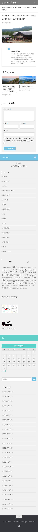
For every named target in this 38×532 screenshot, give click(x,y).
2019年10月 (7, 495)
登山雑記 (6, 233)
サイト (6, 130)
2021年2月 (6, 462)
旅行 (4, 205)
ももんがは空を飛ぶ (9, 2)
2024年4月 (6, 406)
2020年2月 (6, 476)
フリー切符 (24, 270)
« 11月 (4, 371)
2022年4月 (6, 448)
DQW (14, 267)
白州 (29, 283)
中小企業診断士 (8, 191)
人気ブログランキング (9, 328)
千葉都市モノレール (10, 278)
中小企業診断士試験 (12, 275)
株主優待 (6, 209)
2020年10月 (7, 467)
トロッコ (14, 270)
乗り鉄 (23, 274)
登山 (4, 223)
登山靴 (25, 283)
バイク (5, 186)
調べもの (6, 237)
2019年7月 (6, 509)
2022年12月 (7, 429)
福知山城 (15, 285)
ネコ (18, 270)
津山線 (22, 280)
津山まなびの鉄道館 (12, 280)
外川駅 (22, 278)
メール (23, 123)
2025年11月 (7, 392)
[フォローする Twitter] (35, 157)
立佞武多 (20, 285)
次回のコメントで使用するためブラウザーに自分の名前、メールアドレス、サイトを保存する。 (19, 140)
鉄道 (4, 247)
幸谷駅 (25, 278)
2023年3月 (6, 415)
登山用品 (6, 228)
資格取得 (6, 242)
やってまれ (32, 267)
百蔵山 (32, 283)
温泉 (4, 219)
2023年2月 (6, 420)
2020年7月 (6, 471)
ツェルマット (7, 270)
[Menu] (35, 2)
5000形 (3, 267)
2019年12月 (7, 485)
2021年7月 (6, 457)
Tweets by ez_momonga (10, 297)
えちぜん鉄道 (25, 267)
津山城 (19, 280)
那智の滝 (24, 285)
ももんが (6, 181)
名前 (6, 123)
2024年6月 (6, 401)
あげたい (19, 267)
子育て (5, 200)
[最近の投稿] (28, 262)
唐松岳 (18, 278)
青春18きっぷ (23, 288)
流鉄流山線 (9, 283)
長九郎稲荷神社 (15, 288)
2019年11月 (7, 490)
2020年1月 (6, 481)
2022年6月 (6, 443)
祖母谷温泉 (8, 285)
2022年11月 (7, 434)
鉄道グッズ (7, 251)
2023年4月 (6, 410)
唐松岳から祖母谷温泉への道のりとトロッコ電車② (9, 89)
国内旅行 (6, 195)
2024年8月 (6, 396)
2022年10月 (7, 439)
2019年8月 (6, 504)
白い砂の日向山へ (27, 87)
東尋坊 (29, 278)
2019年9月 (6, 499)
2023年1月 (6, 425)
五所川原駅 (31, 275)
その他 (5, 176)
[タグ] (10, 262)
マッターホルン (18, 272)
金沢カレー (30, 285)
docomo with (8, 267)
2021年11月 (7, 453)
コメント (7, 109)
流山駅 (4, 283)
